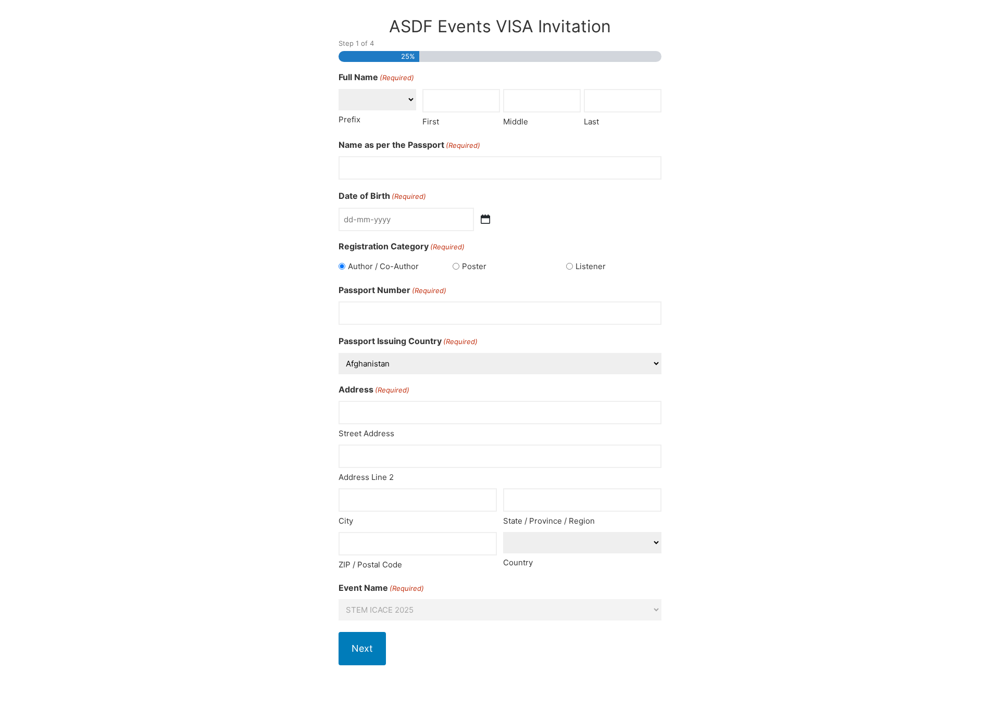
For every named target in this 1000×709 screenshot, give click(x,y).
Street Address (366, 433)
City (346, 521)
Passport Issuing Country (408, 341)
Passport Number (392, 290)
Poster (474, 266)
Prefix (349, 119)
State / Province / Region (549, 521)
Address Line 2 (366, 477)
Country (518, 562)
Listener (591, 266)
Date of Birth (382, 196)
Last (591, 121)
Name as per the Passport (409, 145)
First (430, 121)
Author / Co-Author (383, 266)
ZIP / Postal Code (370, 564)
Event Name (381, 588)
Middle (515, 121)
